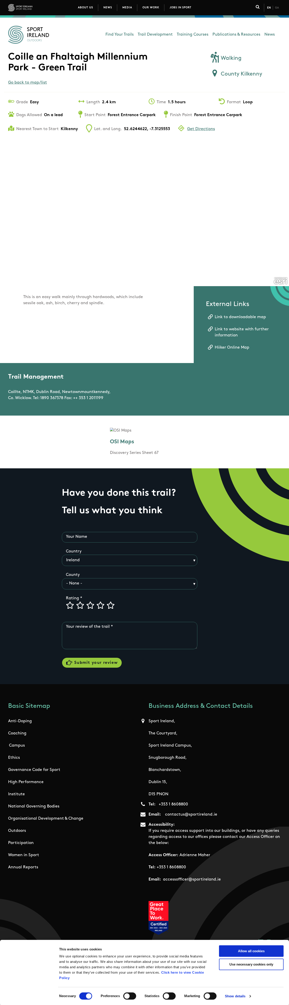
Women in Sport (23, 855)
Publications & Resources (236, 35)
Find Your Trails (119, 35)
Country (74, 552)
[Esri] (280, 281)
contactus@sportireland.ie (191, 815)
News (107, 7)
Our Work (150, 7)
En (269, 8)
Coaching (17, 733)
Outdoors (17, 831)
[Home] (40, 7)
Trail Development (155, 35)
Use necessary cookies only (251, 964)
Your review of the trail (88, 627)
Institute (16, 794)
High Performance (26, 782)
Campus (17, 746)
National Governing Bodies (33, 807)
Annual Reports (23, 867)
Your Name (76, 537)
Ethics (14, 758)
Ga (277, 8)
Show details (235, 996)
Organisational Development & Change (45, 819)
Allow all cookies (251, 951)
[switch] (129, 996)
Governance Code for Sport (34, 770)
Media (127, 7)
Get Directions (201, 129)
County (73, 575)
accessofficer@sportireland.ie (192, 880)
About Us (85, 7)
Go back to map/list (27, 83)
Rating (72, 598)
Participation (21, 843)
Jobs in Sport (180, 7)
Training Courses (192, 35)
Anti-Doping (20, 721)
